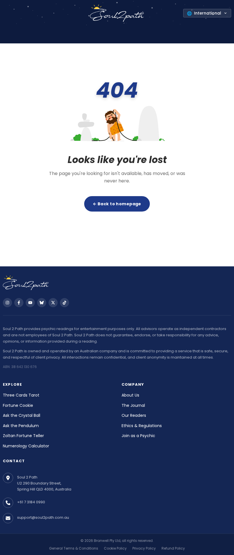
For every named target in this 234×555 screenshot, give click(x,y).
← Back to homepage (117, 204)
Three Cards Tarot (21, 395)
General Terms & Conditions (73, 548)
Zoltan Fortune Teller (23, 436)
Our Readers (134, 415)
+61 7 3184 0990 (31, 502)
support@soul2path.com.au (43, 517)
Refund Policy (173, 548)
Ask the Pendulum (21, 426)
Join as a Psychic (138, 436)
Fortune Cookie (18, 405)
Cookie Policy (115, 548)
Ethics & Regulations (142, 426)
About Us (130, 395)
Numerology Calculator (26, 446)
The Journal (133, 405)
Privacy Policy (144, 548)
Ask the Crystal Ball (21, 415)
